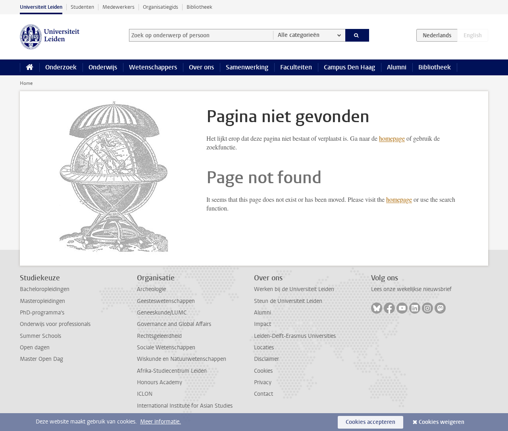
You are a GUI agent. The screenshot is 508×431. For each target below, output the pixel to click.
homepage (392, 138)
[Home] (29, 67)
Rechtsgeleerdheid (159, 336)
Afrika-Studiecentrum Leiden (172, 371)
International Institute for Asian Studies (185, 406)
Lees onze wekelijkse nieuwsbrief (411, 289)
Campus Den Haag (349, 67)
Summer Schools (40, 336)
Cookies (263, 371)
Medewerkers (118, 7)
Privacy (262, 382)
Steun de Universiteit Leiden (288, 301)
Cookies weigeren (441, 422)
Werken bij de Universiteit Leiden (294, 289)
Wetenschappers (153, 67)
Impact (262, 324)
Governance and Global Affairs (174, 324)
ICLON (144, 394)
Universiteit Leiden (41, 7)
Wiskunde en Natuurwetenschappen (181, 359)
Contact (263, 394)
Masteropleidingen (42, 301)
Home (26, 83)
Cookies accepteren (370, 422)
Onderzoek (61, 67)
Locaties (264, 347)
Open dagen (35, 347)
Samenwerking (247, 67)
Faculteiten (296, 67)
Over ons (201, 67)
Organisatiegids (160, 7)
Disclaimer (266, 359)
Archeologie (151, 289)
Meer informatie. (160, 421)
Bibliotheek (199, 7)
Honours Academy (159, 382)
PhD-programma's (42, 312)
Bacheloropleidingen (44, 289)
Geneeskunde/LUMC (162, 312)
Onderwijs (103, 67)
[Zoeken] (357, 35)
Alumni (396, 67)
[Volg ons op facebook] (389, 308)
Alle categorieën (298, 35)
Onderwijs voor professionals (55, 324)
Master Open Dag (41, 359)
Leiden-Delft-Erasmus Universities (295, 336)
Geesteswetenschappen (166, 301)
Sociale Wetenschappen (166, 347)
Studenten (82, 7)
